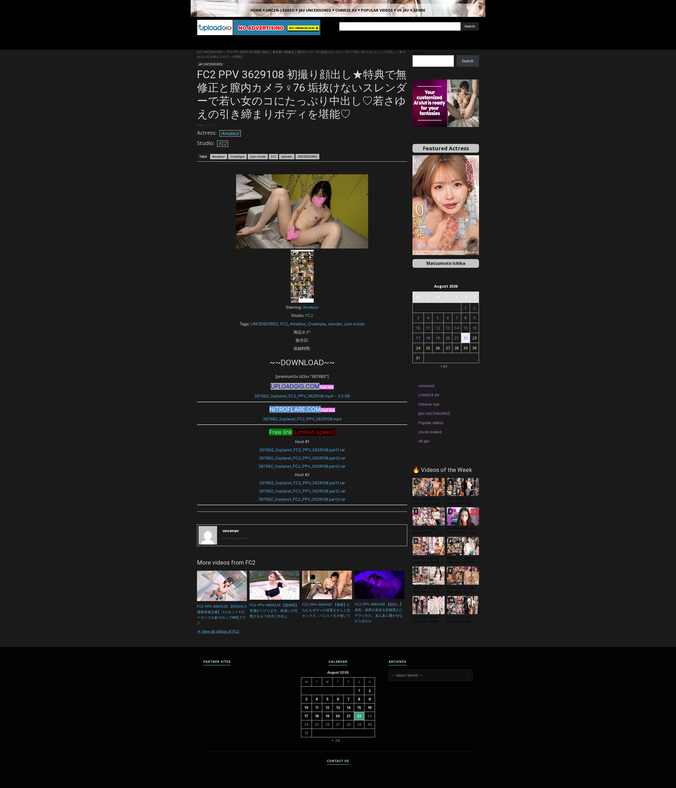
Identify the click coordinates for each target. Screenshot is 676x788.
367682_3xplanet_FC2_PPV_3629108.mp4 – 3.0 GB (302, 395)
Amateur (230, 133)
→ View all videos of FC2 (218, 631)
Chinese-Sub (428, 404)
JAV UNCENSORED (210, 52)
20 (448, 337)
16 (474, 327)
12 (438, 327)
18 (428, 337)
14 (456, 327)
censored (426, 385)
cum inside (258, 156)
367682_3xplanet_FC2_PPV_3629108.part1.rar (302, 449)
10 (418, 327)
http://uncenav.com (236, 538)
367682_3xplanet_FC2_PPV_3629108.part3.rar (302, 466)
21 (456, 337)
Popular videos (431, 422)
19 (438, 337)
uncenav (231, 530)
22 (465, 337)
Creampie (237, 156)
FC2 (223, 143)
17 (418, 337)
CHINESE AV (428, 394)
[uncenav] (208, 535)
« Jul (443, 365)
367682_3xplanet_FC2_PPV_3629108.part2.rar (302, 458)
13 (448, 327)
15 (465, 327)
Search (418, 52)
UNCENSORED (307, 156)
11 (428, 327)
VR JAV (423, 441)
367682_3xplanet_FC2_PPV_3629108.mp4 (302, 418)
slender (286, 156)
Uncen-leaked (430, 431)
